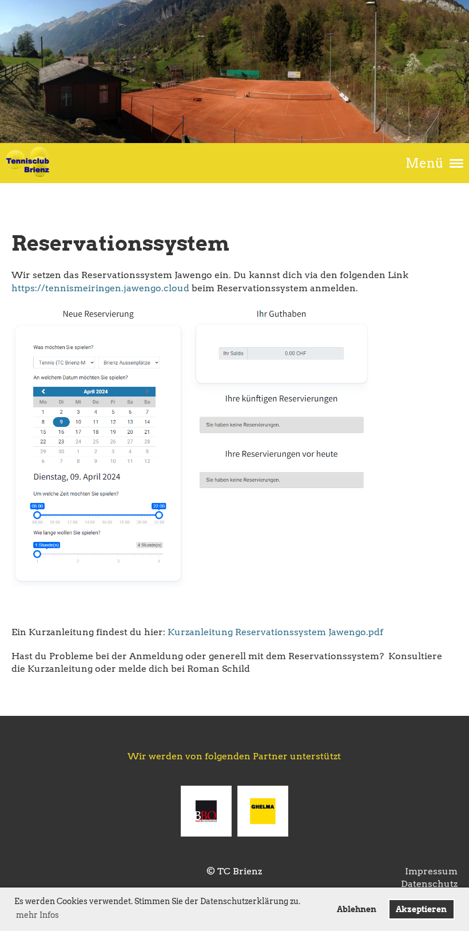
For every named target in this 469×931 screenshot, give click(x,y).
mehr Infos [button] (37, 915)
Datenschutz (429, 883)
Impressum (431, 871)
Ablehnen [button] (356, 909)
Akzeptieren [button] (421, 909)
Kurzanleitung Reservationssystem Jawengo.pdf (275, 632)
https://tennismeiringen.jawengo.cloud (100, 288)
